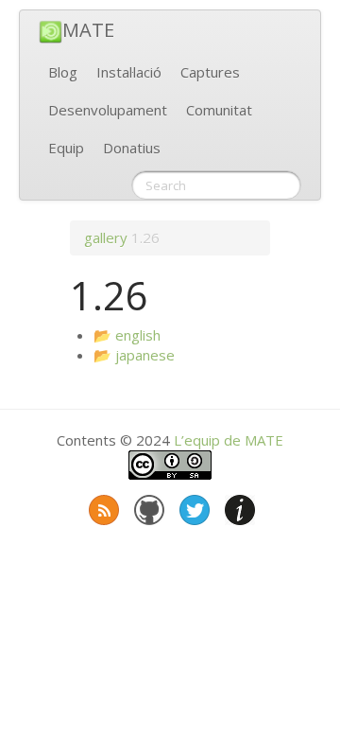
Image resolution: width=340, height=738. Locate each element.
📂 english (127, 334)
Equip (66, 147)
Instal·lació (129, 71)
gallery (106, 237)
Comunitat (219, 109)
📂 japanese (134, 354)
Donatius (132, 147)
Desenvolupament (107, 109)
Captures (210, 71)
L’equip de (228, 439)
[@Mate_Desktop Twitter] (192, 506)
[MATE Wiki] (238, 506)
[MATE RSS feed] (102, 506)
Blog (62, 71)
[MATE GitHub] (147, 506)
